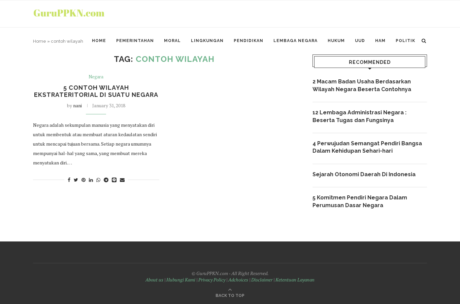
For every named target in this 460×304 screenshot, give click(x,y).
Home (99, 40)
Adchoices (238, 279)
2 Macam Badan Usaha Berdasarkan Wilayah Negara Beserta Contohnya (362, 85)
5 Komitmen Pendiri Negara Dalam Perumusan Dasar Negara (360, 201)
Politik (405, 40)
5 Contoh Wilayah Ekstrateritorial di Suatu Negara (96, 91)
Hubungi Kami (180, 279)
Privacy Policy (211, 279)
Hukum (336, 40)
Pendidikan (248, 40)
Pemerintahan (135, 40)
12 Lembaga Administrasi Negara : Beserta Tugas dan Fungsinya (359, 116)
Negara (96, 77)
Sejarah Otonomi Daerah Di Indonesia (364, 174)
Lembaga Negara (295, 40)
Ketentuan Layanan (295, 279)
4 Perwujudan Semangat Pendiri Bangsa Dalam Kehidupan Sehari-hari (367, 147)
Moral (172, 40)
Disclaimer (261, 279)
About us (154, 279)
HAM (380, 40)
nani (77, 105)
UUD (360, 40)
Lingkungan (207, 40)
